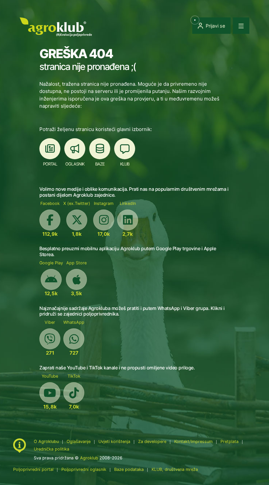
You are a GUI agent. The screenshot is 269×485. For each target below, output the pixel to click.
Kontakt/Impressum (193, 441)
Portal (50, 164)
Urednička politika (51, 449)
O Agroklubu (46, 441)
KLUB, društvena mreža (175, 469)
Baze (100, 164)
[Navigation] (241, 25)
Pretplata (229, 441)
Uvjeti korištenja (114, 441)
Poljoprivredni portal (34, 469)
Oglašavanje (79, 441)
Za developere (152, 441)
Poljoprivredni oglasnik (84, 469)
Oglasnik (74, 164)
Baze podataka (129, 469)
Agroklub (89, 457)
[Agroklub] (56, 26)
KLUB (124, 164)
